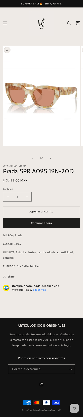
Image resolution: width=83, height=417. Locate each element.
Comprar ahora (41, 223)
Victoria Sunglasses (36, 410)
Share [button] (11, 276)
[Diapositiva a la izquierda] (32, 158)
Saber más (39, 290)
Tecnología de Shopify (52, 410)
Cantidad (8, 188)
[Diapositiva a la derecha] (50, 158)
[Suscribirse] (70, 369)
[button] (5, 23)
